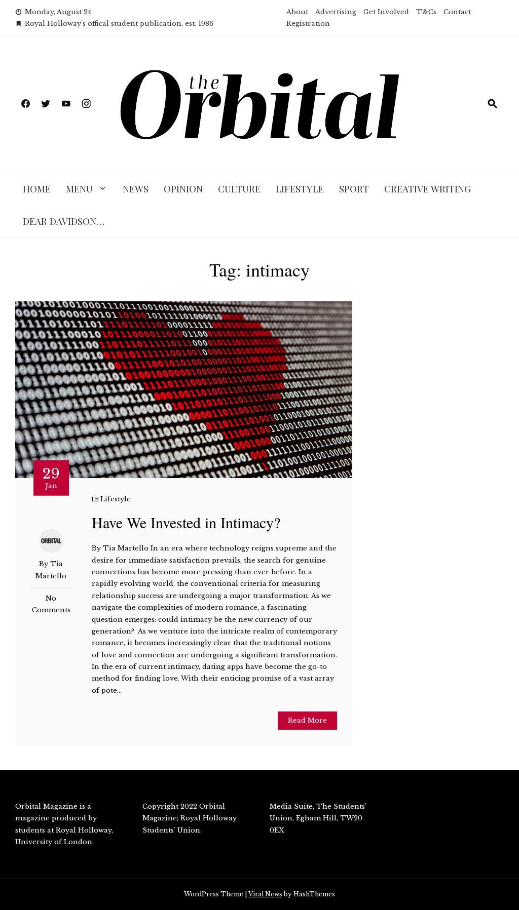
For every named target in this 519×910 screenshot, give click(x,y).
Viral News (265, 894)
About (297, 12)
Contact (457, 12)
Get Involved (386, 12)
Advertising (335, 12)
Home (37, 188)
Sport (354, 188)
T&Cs (426, 12)
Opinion (183, 188)
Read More (307, 720)
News (136, 188)
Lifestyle (300, 188)
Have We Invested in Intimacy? (186, 522)
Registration (308, 23)
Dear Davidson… (63, 220)
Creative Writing (427, 188)
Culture (239, 188)
